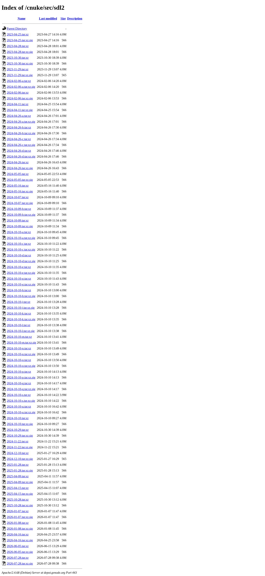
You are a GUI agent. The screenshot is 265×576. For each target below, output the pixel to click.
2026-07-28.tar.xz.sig (20, 563)
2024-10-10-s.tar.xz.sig (21, 400)
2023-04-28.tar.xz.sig (20, 51)
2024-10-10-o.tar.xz (19, 360)
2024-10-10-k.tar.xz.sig (21, 319)
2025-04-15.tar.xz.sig (20, 493)
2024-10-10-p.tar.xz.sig (21, 377)
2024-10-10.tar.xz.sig (20, 424)
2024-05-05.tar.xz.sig (20, 179)
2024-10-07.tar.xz (18, 197)
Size (63, 18)
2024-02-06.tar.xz (18, 92)
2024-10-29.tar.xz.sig (20, 435)
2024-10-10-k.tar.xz (19, 313)
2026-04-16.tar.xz (18, 534)
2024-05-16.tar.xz (18, 185)
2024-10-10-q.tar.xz (19, 383)
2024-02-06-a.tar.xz (19, 81)
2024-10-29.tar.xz (18, 429)
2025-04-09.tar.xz (18, 476)
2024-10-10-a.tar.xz (19, 232)
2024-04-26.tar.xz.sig (20, 168)
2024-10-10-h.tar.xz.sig (21, 296)
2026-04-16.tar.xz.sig (20, 540)
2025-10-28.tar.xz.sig (20, 505)
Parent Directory (17, 28)
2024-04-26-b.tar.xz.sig (21, 133)
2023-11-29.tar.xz (17, 69)
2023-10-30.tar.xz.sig (20, 63)
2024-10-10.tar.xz (18, 418)
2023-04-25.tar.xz (18, 34)
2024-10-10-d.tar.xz (19, 255)
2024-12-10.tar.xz (18, 453)
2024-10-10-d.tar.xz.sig (21, 261)
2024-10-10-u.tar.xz (19, 406)
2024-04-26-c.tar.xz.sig (21, 145)
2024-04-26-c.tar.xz (19, 139)
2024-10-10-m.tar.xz (19, 336)
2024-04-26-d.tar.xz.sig (21, 156)
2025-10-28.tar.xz (18, 499)
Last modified (48, 18)
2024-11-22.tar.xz (17, 441)
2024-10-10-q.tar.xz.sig (21, 389)
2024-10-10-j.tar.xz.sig (21, 307)
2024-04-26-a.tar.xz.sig (21, 121)
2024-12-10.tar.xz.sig (20, 458)
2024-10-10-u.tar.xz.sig (21, 412)
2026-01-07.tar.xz (18, 511)
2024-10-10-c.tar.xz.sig (21, 249)
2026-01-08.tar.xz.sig (20, 528)
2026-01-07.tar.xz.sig (20, 517)
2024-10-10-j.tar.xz (18, 302)
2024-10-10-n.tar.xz (19, 348)
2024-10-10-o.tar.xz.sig (21, 365)
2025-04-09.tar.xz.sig (20, 482)
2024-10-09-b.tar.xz (19, 208)
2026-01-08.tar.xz (18, 522)
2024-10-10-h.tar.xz (19, 290)
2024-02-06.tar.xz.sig (20, 98)
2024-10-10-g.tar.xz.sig (21, 284)
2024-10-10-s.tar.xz (19, 395)
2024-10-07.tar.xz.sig (20, 203)
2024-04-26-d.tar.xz (19, 150)
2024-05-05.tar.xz (18, 174)
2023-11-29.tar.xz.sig (20, 75)
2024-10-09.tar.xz (18, 220)
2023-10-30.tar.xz (18, 57)
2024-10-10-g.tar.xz (19, 278)
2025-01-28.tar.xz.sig (20, 470)
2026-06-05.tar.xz (18, 546)
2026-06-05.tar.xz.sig (20, 552)
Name (21, 18)
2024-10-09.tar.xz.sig (20, 226)
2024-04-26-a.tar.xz (19, 115)
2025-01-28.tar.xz (18, 464)
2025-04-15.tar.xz (18, 488)
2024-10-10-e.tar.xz (19, 267)
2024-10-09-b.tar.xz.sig (21, 214)
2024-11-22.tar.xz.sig (20, 447)
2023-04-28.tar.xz (18, 46)
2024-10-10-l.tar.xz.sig (21, 331)
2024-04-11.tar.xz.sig (20, 110)
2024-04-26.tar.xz (18, 162)
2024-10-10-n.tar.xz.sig (21, 354)
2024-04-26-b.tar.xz (19, 127)
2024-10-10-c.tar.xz (19, 243)
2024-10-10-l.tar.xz (18, 325)
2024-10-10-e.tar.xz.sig (21, 272)
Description (74, 18)
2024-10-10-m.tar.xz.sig (21, 342)
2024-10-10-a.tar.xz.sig (21, 238)
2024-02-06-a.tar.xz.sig (21, 86)
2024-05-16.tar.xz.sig (20, 191)
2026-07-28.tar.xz (18, 557)
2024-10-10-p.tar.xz (19, 371)
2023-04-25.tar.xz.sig (20, 40)
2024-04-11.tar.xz (17, 104)
